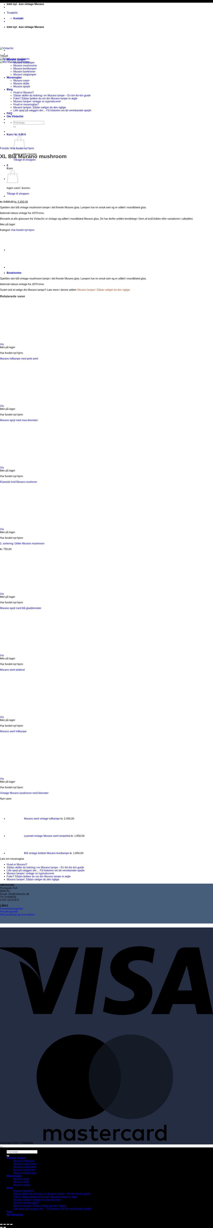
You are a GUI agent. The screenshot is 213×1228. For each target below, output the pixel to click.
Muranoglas (14, 1176)
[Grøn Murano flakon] (15, 196)
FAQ (9, 1211)
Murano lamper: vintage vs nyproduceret (30, 873)
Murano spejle (21, 1184)
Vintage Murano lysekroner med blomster (24, 793)
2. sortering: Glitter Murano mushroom (22, 543)
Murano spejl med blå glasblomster (20, 608)
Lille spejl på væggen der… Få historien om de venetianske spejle (52, 110)
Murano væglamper (24, 1173)
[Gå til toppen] (1, 1146)
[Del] (8, 1224)
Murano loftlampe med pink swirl (19, 358)
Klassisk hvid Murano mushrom (18, 481)
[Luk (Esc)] (11, 1224)
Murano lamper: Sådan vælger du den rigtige (103, 289)
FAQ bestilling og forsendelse (17, 914)
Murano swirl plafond (12, 669)
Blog (10, 1187)
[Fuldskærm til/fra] (4, 1224)
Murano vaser (21, 1178)
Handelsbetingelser (11, 908)
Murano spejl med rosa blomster (19, 420)
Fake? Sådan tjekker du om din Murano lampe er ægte (45, 98)
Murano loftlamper (24, 1161)
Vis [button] (2, 344)
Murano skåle (21, 1181)
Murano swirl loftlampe (13, 731)
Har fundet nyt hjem (22, 230)
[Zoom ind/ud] (1, 1224)
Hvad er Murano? (17, 864)
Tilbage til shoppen (24, 159)
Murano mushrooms (25, 1164)
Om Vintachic (15, 1214)
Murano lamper (16, 1158)
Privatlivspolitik (9, 911)
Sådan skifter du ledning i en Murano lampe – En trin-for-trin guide (52, 95)
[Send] (8, 1155)
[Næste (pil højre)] (4, 1227)
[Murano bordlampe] (15, 250)
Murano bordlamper (24, 1167)
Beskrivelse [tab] (14, 272)
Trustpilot (12, 12)
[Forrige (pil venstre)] (1, 1227)
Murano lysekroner (24, 1170)
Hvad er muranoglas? (26, 1202)
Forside (4, 148)
